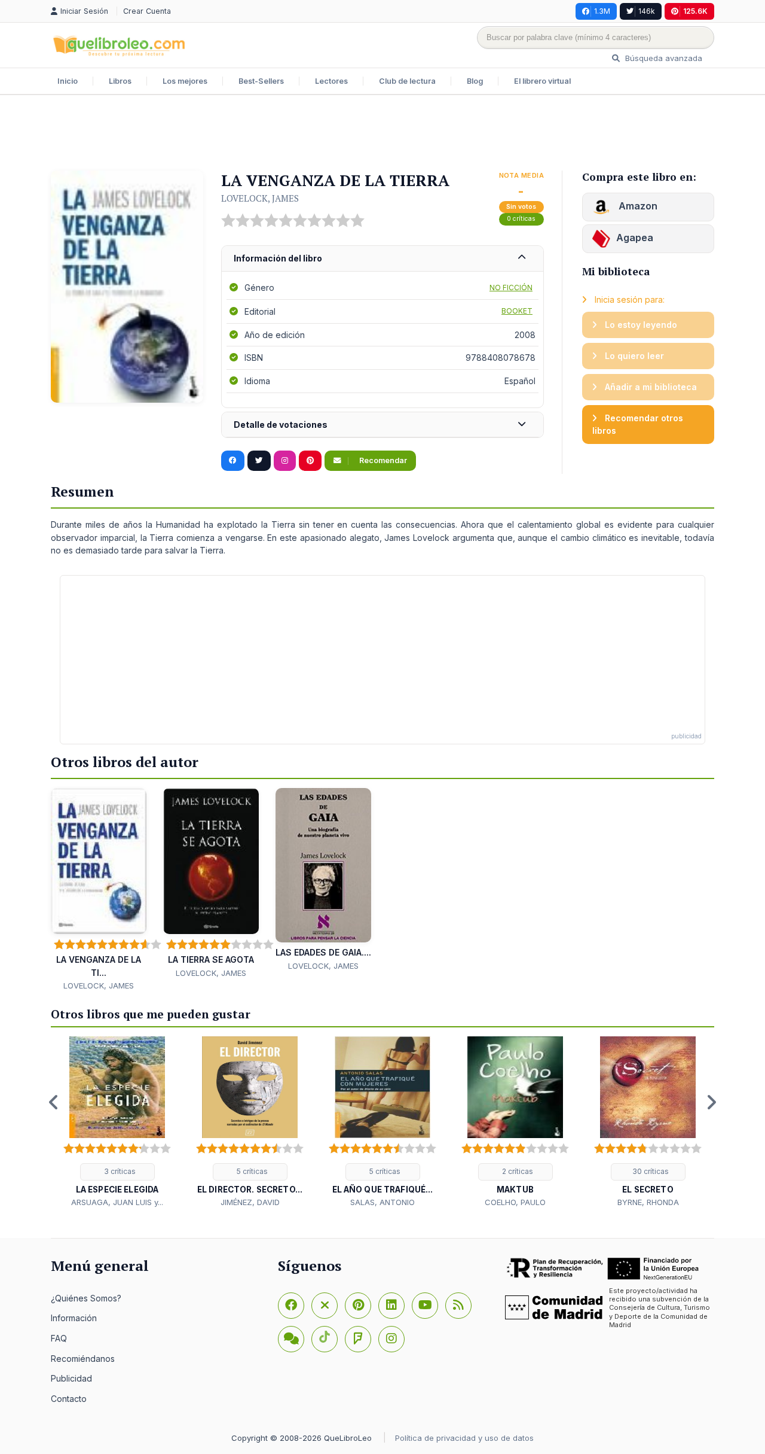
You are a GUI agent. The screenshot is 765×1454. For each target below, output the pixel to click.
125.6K (695, 11)
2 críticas (516, 1171)
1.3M (602, 11)
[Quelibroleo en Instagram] (285, 461)
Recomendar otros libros (637, 424)
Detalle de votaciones (281, 424)
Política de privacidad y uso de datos (464, 1438)
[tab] (382, 259)
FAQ (59, 1338)
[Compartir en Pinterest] (310, 461)
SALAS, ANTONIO (382, 1202)
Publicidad (71, 1378)
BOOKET (517, 310)
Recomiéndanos (83, 1358)
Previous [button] (54, 1102)
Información (74, 1318)
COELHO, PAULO (515, 1202)
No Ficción (511, 287)
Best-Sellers (261, 81)
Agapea (634, 238)
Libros (120, 81)
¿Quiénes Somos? (86, 1298)
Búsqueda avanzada (662, 58)
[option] (117, 1122)
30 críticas (650, 1171)
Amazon (636, 206)
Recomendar (382, 460)
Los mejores (185, 81)
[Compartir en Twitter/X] (259, 461)
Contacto (69, 1399)
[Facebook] (291, 1305)
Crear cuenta (147, 11)
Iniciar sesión (85, 11)
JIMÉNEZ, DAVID (250, 1202)
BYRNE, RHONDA (648, 1202)
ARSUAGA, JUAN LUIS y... (117, 1202)
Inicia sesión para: (628, 299)
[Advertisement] (382, 134)
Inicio (67, 81)
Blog (475, 81)
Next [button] (711, 1102)
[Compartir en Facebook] (232, 461)
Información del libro (278, 258)
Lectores (331, 81)
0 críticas (521, 219)
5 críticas (251, 1171)
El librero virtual (542, 81)
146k (646, 11)
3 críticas (119, 1171)
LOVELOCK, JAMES (260, 198)
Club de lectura (407, 81)
